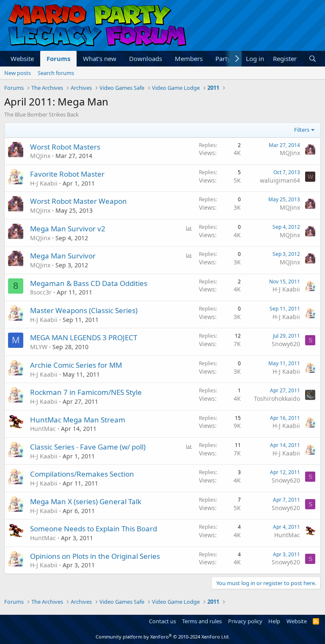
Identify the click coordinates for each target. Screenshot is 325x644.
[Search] (312, 59)
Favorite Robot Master (67, 174)
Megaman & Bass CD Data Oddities (88, 283)
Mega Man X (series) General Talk (85, 501)
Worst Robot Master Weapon (78, 201)
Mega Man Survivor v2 (67, 228)
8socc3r (41, 292)
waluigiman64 (280, 180)
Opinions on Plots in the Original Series (95, 556)
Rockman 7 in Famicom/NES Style (86, 392)
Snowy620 (286, 344)
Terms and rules (202, 621)
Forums (58, 58)
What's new (99, 58)
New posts (17, 73)
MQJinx (40, 156)
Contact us (162, 621)
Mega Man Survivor (63, 256)
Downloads (145, 58)
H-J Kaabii (44, 183)
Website (22, 58)
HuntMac (43, 429)
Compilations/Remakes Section (82, 474)
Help (274, 621)
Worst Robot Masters (65, 147)
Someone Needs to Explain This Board (93, 528)
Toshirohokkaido (277, 398)
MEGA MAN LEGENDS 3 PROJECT (83, 337)
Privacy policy (245, 621)
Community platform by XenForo (163, 636)
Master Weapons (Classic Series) (84, 310)
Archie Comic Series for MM (76, 365)
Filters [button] (301, 129)
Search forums (56, 73)
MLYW (38, 347)
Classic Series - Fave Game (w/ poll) (88, 447)
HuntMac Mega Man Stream (77, 420)
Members (189, 58)
